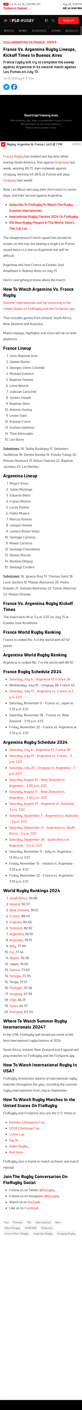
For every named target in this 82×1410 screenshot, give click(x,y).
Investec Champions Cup (27, 1122)
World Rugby (12, 1228)
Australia (16, 940)
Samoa (15, 970)
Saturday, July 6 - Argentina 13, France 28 (39, 679)
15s (29, 1222)
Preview (17, 1222)
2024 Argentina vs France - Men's (30, 42)
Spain (14, 1006)
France (15, 916)
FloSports (47, 1228)
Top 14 (13, 1140)
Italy (13, 946)
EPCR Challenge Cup (24, 1128)
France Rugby (13, 156)
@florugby (47, 1190)
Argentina (62, 162)
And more (16, 1152)
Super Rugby (18, 1146)
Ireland (15, 904)
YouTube (34, 1202)
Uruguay (9, 180)
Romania (16, 1012)
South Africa (18, 898)
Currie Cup (16, 1134)
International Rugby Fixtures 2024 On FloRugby (43, 216)
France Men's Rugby (16, 1233)
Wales (14, 958)
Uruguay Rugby (66, 1233)
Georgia (15, 976)
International (43, 1222)
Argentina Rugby (43, 1233)
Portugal (16, 988)
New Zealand (19, 910)
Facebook (31, 1208)
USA (13, 1000)
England (15, 922)
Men (58, 1222)
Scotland (16, 928)
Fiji (12, 952)
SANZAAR (30, 1228)
